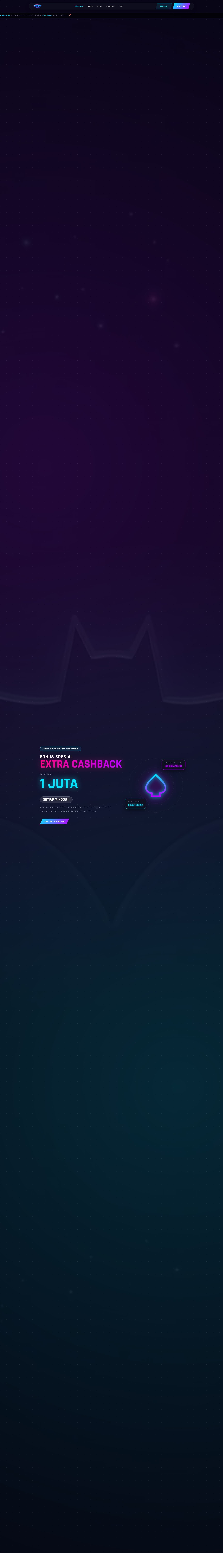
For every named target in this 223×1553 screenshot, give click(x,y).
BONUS (100, 6)
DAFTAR (181, 6)
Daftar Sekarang (54, 821)
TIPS (120, 6)
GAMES (90, 6)
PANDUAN (110, 6)
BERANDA (79, 6)
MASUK (164, 6)
